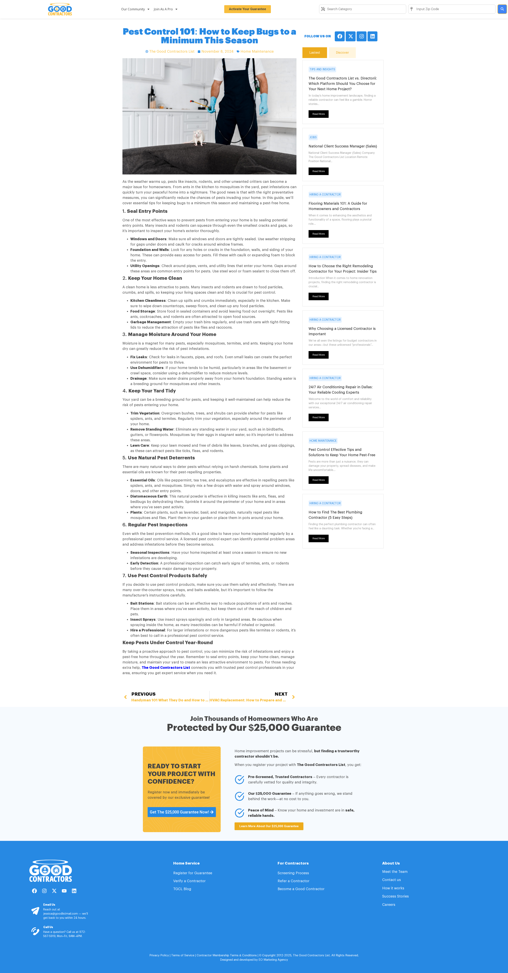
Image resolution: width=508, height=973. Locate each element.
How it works (393, 888)
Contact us (391, 880)
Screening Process (294, 873)
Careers (388, 904)
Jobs (313, 137)
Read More (319, 114)
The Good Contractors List (166, 667)
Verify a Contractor (189, 881)
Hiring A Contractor (325, 194)
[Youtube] (64, 891)
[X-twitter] (351, 36)
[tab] (314, 52)
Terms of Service (182, 955)
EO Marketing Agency (273, 959)
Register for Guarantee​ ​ (193, 873)
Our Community (133, 9)
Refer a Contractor (294, 881)
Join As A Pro (163, 9)
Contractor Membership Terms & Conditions (227, 955)
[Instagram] (362, 36)
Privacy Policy (159, 955)
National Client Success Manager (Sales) (343, 146)
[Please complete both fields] (502, 9)
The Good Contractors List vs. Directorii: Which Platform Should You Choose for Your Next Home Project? (343, 83)
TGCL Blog (182, 889)
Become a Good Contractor (301, 889)
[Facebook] (340, 36)
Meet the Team (395, 871)
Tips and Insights (322, 69)
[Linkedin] (372, 36)
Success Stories (395, 896)
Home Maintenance (257, 51)
